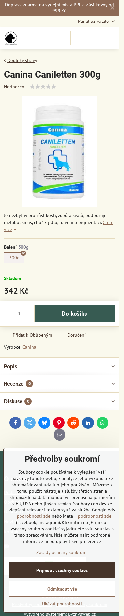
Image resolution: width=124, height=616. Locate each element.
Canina (29, 347)
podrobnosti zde (33, 516)
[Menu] (111, 38)
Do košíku (75, 313)
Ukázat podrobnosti (62, 604)
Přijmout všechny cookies (62, 570)
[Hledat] (79, 38)
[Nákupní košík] (95, 38)
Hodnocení (15, 87)
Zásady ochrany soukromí (62, 552)
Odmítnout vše (62, 589)
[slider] (43, 86)
